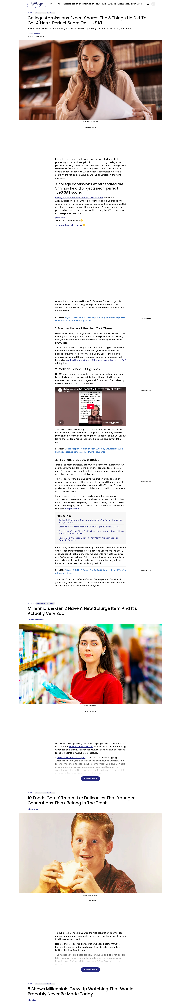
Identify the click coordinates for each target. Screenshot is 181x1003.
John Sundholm (34, 34)
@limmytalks (60, 218)
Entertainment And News (45, 13)
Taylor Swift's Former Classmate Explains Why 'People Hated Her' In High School (90, 521)
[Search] (147, 3)
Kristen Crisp (33, 809)
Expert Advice (136, 4)
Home (30, 13)
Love (51, 4)
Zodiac (57, 4)
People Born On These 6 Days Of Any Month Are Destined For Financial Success (88, 539)
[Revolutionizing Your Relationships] (37, 4)
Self (73, 4)
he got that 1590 (73, 508)
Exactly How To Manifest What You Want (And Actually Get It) (89, 527)
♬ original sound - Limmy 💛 (70, 225)
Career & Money (123, 4)
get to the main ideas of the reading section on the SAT (96, 360)
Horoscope (66, 4)
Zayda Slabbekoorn (36, 620)
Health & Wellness (109, 4)
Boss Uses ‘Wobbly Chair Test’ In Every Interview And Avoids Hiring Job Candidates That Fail (91, 532)
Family (78, 4)
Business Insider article (81, 746)
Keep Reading (90, 778)
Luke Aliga (32, 1000)
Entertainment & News (91, 4)
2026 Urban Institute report (71, 757)
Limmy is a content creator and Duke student (79, 197)
